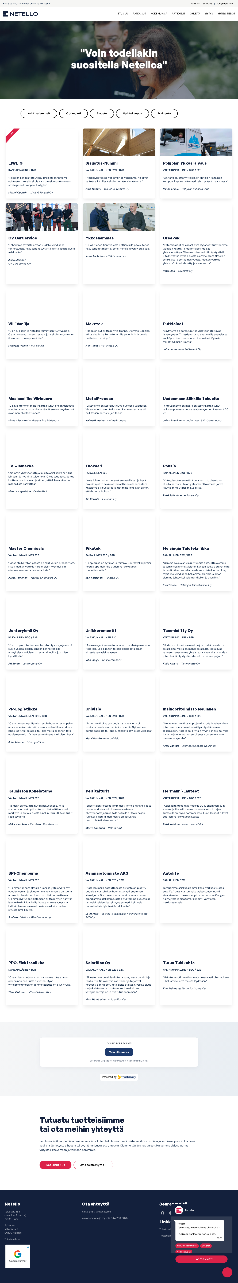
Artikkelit (178, 13)
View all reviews (119, 1052)
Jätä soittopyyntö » (93, 1165)
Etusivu (123, 13)
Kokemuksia (159, 13)
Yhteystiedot (226, 13)
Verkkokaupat (184, 1251)
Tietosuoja (165, 1235)
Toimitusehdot (12, 1239)
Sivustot (206, 1245)
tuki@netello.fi (225, 3)
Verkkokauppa (132, 113)
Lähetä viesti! (204, 1259)
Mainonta (164, 113)
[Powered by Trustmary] (119, 1077)
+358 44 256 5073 (201, 3)
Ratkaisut (139, 13)
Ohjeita (195, 13)
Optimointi (73, 113)
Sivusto (102, 113)
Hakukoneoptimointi (187, 1245)
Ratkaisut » (53, 1165)
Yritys (209, 13)
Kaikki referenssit (39, 113)
